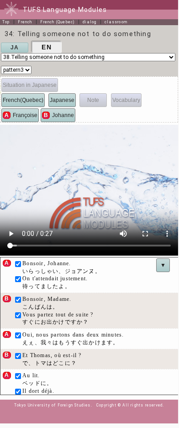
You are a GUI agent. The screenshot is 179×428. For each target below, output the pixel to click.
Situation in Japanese (30, 85)
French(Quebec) (23, 100)
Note (93, 100)
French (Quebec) (57, 22)
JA (15, 47)
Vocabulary (126, 100)
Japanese (62, 100)
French (25, 22)
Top (6, 22)
